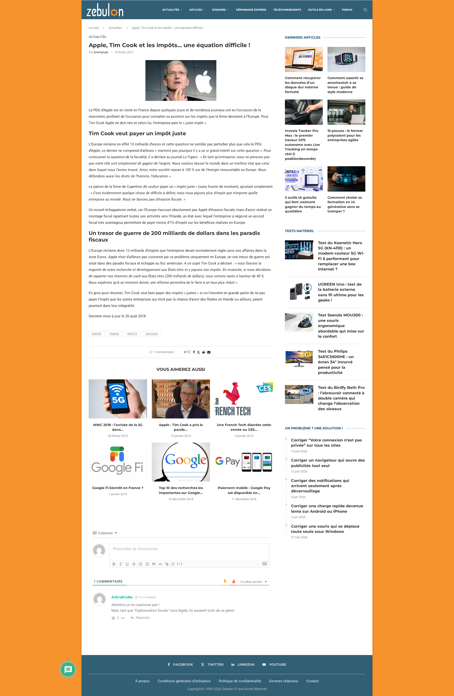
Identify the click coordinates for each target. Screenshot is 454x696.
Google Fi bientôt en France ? (117, 488)
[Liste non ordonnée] (147, 564)
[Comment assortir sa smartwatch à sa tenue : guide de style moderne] (346, 59)
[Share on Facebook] (194, 352)
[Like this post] (188, 352)
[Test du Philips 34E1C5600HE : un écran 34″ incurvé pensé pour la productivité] (299, 358)
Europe (96, 333)
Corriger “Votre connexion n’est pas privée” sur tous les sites (326, 443)
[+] (179, 564)
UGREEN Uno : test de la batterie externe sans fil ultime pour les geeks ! (341, 292)
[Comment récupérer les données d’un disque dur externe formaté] (304, 59)
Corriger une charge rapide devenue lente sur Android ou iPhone (327, 508)
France (114, 333)
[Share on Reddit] (203, 352)
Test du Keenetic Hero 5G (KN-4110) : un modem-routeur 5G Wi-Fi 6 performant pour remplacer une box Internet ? (341, 256)
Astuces (195, 9)
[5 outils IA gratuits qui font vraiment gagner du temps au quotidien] (304, 179)
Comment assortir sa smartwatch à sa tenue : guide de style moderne (345, 85)
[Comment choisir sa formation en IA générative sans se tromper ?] (346, 179)
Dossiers (219, 9)
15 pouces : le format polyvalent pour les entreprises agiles (345, 135)
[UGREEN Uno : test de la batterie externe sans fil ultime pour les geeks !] (299, 291)
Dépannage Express (251, 9)
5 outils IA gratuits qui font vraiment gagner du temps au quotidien (303, 204)
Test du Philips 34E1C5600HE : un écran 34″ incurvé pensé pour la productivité (336, 362)
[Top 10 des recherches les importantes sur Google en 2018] (181, 462)
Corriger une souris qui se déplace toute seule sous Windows (325, 529)
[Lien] (167, 564)
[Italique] (120, 564)
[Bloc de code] (160, 564)
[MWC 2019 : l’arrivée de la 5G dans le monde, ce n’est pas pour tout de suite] (118, 398)
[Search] (365, 9)
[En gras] (114, 564)
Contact (312, 681)
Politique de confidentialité (240, 681)
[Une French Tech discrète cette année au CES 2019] (244, 398)
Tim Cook (151, 333)
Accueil (94, 28)
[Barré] (134, 564)
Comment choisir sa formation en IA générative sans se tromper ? (344, 204)
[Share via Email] (208, 352)
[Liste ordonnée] (140, 564)
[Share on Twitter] (198, 352)
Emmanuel (101, 52)
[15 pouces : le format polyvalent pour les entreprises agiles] (346, 112)
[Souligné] (127, 564)
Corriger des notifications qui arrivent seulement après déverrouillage (320, 486)
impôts (132, 333)
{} (173, 564)
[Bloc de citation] (153, 564)
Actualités (170, 9)
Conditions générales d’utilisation (184, 681)
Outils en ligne (320, 9)
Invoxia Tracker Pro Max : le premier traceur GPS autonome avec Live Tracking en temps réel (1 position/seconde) (302, 145)
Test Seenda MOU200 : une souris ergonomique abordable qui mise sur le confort (341, 326)
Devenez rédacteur (283, 681)
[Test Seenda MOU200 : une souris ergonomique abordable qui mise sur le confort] (299, 322)
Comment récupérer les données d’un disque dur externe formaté (303, 85)
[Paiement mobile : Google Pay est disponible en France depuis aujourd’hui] (244, 462)
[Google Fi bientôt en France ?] (118, 462)
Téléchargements (287, 9)
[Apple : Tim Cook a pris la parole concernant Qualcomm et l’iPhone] (181, 398)
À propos (142, 681)
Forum (347, 9)
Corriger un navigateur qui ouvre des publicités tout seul (328, 463)
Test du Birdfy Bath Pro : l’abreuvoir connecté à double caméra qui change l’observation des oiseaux (341, 398)
